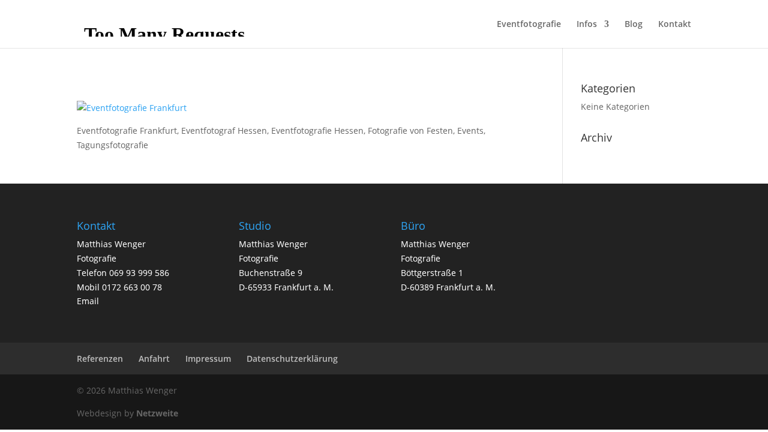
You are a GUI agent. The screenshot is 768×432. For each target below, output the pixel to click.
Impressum (208, 358)
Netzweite (157, 413)
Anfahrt (154, 358)
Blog (634, 24)
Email (88, 301)
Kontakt (674, 24)
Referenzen (100, 358)
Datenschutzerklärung (292, 358)
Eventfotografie (529, 24)
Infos (587, 24)
